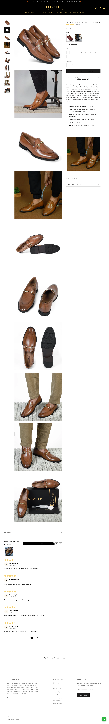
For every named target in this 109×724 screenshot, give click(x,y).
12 (68, 56)
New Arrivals (65, 12)
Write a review (38, 544)
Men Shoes (35, 12)
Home (27, 12)
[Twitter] (74, 178)
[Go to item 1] (9, 551)
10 (90, 52)
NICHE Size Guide (57, 689)
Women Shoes (47, 12)
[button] (70, 24)
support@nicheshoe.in (92, 78)
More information (74, 184)
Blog (82, 12)
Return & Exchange (57, 703)
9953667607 (87, 79)
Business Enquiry (57, 698)
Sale (56, 12)
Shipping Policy (56, 701)
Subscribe (83, 695)
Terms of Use (56, 695)
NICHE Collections (57, 683)
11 (95, 52)
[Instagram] (11, 698)
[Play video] (7, 30)
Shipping (7, 532)
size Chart (73, 44)
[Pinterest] (76, 178)
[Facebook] (72, 178)
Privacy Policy (56, 692)
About (75, 12)
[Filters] (56, 543)
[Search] (100, 7)
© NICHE (9, 716)
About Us (54, 686)
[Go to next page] (38, 638)
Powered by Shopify (13, 719)
